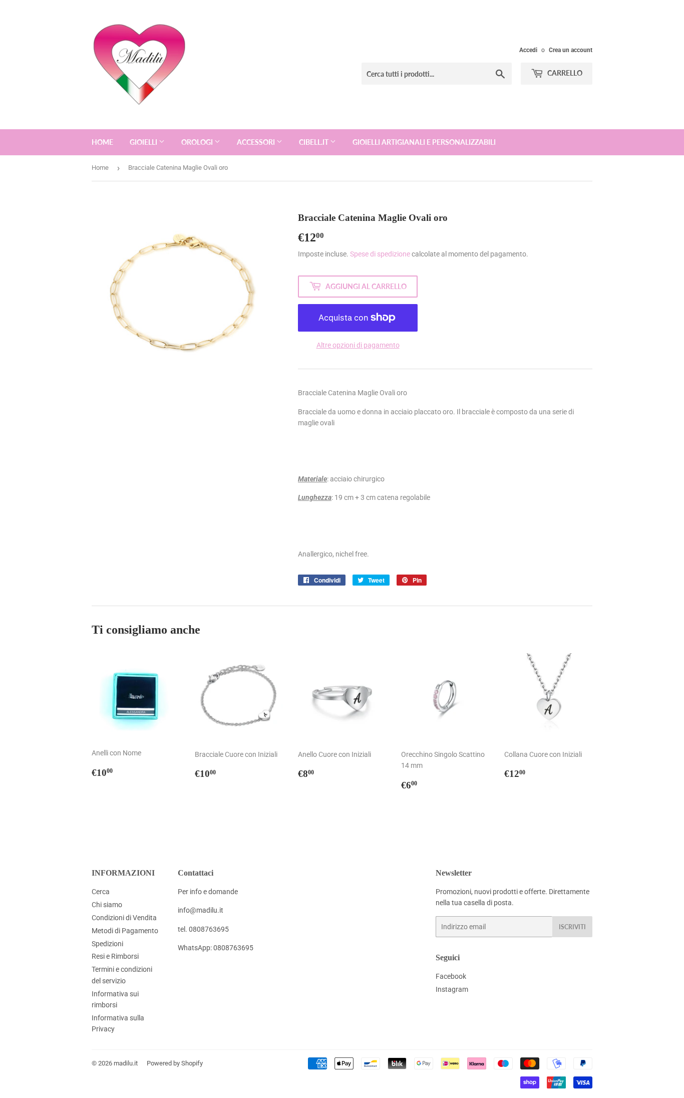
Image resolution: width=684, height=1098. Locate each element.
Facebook (451, 976)
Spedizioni (107, 944)
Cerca (101, 892)
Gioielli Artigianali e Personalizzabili (424, 142)
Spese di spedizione (380, 254)
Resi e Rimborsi (115, 956)
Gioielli (144, 142)
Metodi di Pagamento (125, 931)
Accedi (528, 50)
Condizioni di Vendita (124, 918)
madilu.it (126, 1063)
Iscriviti (572, 927)
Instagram (452, 989)
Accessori (256, 142)
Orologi (197, 142)
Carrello (564, 73)
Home (102, 142)
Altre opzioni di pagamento (358, 345)
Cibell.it (314, 142)
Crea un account (570, 50)
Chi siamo (107, 905)
